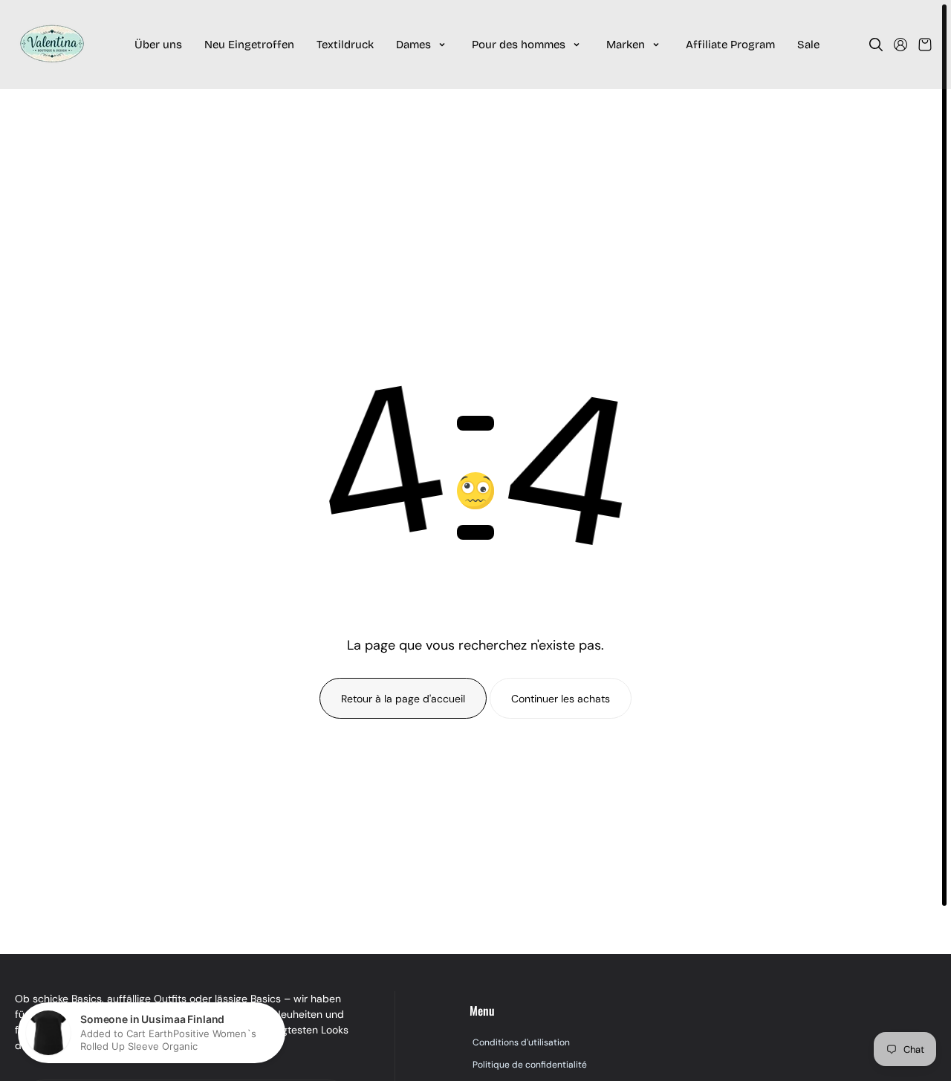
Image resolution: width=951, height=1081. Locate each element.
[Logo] (52, 44)
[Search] (876, 44)
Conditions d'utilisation (521, 1042)
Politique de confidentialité (530, 1065)
